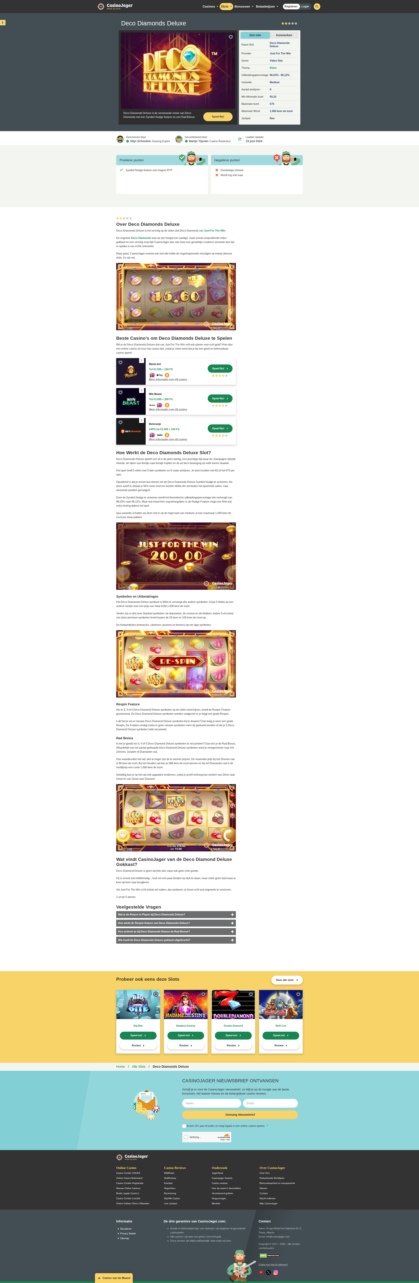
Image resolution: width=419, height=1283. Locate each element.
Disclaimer (126, 1228)
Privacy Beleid (128, 1233)
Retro (273, 67)
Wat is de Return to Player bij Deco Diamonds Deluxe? (151, 914)
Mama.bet (155, 364)
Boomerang (170, 1193)
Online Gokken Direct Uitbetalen (132, 1203)
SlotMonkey (170, 1178)
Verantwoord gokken (222, 1193)
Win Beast (155, 394)
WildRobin (169, 1173)
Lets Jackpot (170, 1203)
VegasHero (169, 1188)
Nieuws (263, 1188)
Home (120, 1066)
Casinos (209, 6)
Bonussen (242, 6)
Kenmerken (284, 35)
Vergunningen (219, 1198)
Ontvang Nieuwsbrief (240, 1114)
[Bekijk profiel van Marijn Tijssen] (179, 139)
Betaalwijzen (265, 6)
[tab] (176, 914)
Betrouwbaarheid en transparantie (277, 1183)
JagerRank (217, 1173)
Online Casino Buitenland (129, 1178)
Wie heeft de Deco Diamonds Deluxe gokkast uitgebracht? (154, 940)
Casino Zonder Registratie (129, 1183)
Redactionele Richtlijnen (272, 1178)
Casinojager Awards (222, 1178)
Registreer (291, 6)
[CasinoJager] (118, 6)
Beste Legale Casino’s (127, 1193)
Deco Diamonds (141, 238)
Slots (225, 6)
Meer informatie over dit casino (168, 379)
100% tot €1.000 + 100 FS (164, 429)
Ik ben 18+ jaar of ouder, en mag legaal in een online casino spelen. (227, 1126)
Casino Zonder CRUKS (128, 1173)
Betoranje (155, 424)
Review (136, 1045)
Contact (264, 1193)
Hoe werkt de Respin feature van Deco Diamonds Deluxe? (154, 923)
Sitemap (124, 1238)
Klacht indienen (267, 1198)
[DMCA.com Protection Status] (270, 1255)
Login (305, 6)
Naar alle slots (285, 980)
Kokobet (168, 1183)
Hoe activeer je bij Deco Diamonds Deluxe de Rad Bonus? (154, 931)
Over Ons (265, 1173)
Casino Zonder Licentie (128, 1198)
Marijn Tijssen (199, 141)
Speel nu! (136, 1035)
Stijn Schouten (140, 141)
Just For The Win (214, 230)
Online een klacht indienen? (273, 1264)
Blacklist (216, 1203)
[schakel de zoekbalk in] (317, 6)
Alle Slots (139, 1066)
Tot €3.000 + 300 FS (161, 399)
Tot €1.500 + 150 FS (161, 369)
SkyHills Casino (172, 1198)
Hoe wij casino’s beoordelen (226, 1188)
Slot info (255, 35)
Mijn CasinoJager (269, 1203)
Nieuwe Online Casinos (128, 1188)
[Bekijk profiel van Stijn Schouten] (120, 139)
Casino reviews (220, 1183)
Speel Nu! (218, 116)
